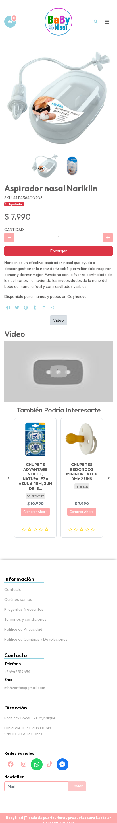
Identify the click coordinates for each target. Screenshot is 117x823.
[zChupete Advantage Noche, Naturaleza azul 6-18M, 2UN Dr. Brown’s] (35, 439)
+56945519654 (17, 671)
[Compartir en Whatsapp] (52, 308)
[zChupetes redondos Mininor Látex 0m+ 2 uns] (82, 439)
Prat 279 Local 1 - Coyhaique (29, 718)
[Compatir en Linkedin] (43, 308)
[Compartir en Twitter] (17, 308)
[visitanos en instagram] (24, 764)
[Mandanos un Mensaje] (62, 764)
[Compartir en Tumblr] (35, 308)
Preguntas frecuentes (23, 609)
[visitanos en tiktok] (49, 764)
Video (58, 320)
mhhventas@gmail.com (24, 687)
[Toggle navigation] (107, 22)
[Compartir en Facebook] (8, 308)
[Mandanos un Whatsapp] (37, 764)
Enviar (77, 786)
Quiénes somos (18, 599)
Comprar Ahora (35, 512)
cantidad (14, 229)
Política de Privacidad (23, 629)
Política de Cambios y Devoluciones (36, 639)
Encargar (58, 250)
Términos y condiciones (25, 619)
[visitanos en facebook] (11, 764)
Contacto (13, 589)
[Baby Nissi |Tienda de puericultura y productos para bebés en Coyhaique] (58, 22)
